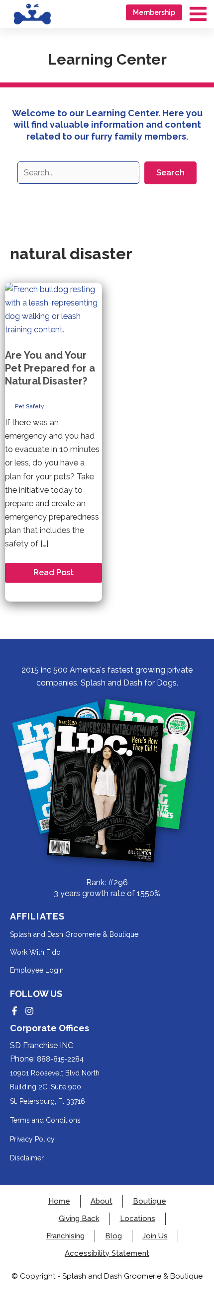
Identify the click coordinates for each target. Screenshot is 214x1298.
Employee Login (37, 970)
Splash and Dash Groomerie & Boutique (74, 934)
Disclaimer (27, 1158)
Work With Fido (35, 952)
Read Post (53, 575)
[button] (170, 172)
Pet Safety (29, 406)
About (101, 1201)
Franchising (65, 1236)
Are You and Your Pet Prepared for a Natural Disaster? (50, 368)
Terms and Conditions (45, 1120)
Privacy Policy (32, 1139)
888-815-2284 (60, 1059)
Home (59, 1201)
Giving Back (79, 1218)
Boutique (149, 1201)
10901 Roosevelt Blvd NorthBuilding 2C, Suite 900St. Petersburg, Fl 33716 (55, 1087)
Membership (154, 12)
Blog (113, 1236)
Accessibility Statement (107, 1253)
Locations (137, 1218)
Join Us (155, 1236)
